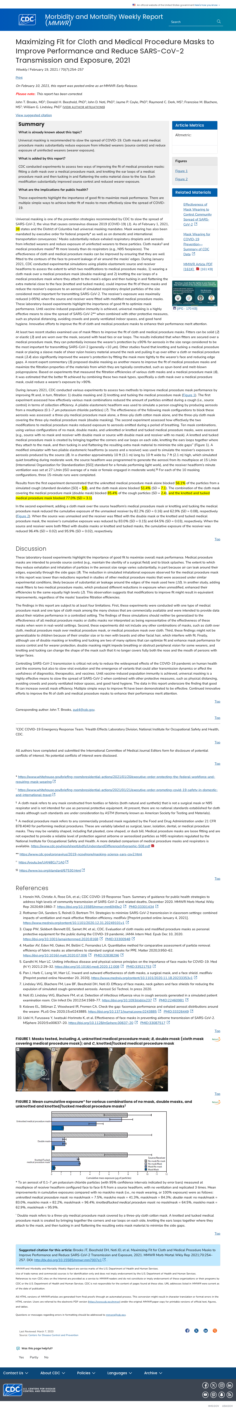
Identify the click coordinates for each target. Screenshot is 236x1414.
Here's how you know (206, 5)
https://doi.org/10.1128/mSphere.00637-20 (100, 1023)
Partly (34, 1357)
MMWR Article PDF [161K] (198, 266)
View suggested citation (34, 115)
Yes (21, 1357)
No (46, 1357)
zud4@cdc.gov (83, 709)
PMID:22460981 (171, 1000)
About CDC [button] (50, 1373)
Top (217, 539)
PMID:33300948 (117, 939)
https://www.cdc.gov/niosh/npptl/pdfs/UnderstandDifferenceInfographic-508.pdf (90, 846)
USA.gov (227, 1406)
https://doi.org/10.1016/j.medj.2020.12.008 (87, 966)
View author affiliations (84, 107)
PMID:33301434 (141, 907)
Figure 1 (181, 171)
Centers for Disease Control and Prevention (53, 1335)
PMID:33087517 (152, 1023)
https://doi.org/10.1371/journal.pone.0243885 (122, 1011)
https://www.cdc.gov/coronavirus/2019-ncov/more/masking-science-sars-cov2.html (81, 854)
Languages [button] (117, 1373)
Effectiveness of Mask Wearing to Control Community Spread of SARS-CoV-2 (197, 214)
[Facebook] (205, 1385)
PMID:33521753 (138, 966)
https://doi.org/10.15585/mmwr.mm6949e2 (89, 907)
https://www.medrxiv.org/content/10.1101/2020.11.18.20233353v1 (142, 978)
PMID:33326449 (176, 1011)
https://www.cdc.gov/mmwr (104, 1301)
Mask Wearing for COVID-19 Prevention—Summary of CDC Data (196, 244)
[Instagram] (221, 1385)
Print (19, 77)
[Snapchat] (221, 1395)
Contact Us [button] (13, 1373)
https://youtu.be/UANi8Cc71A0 (42, 862)
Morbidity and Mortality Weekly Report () (104, 19)
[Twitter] (213, 1385)
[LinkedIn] (230, 1385)
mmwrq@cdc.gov (116, 1315)
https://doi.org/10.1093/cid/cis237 (127, 1000)
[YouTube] (205, 1395)
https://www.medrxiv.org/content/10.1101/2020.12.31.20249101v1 (73, 923)
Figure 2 (181, 179)
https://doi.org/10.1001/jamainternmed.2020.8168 (60, 939)
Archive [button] (151, 1373)
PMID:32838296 (106, 955)
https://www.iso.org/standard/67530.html (50, 870)
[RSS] (230, 1395)
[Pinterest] (213, 1395)
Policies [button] (84, 1373)
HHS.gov (213, 1406)
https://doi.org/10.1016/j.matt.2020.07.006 (55, 955)
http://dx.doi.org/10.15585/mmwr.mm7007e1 (68, 1260)
